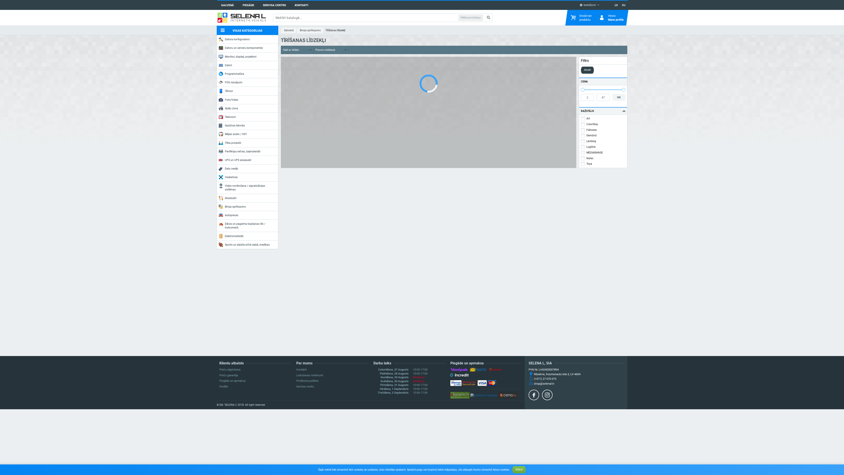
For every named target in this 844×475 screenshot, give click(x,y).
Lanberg (591, 141)
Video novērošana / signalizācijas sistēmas (245, 187)
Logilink (591, 146)
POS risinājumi (233, 82)
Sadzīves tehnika (235, 125)
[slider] (583, 90)
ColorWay (592, 124)
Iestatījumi (589, 5)
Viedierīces (231, 177)
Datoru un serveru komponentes (244, 47)
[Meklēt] (488, 18)
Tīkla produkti (233, 142)
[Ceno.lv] (507, 395)
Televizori (230, 117)
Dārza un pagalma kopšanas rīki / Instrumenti (245, 225)
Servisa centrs (274, 5)
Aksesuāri (230, 198)
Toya (589, 163)
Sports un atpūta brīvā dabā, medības (247, 244)
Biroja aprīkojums (235, 206)
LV (616, 5)
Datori (228, 65)
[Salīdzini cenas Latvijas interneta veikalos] (460, 395)
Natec (589, 158)
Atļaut (519, 469)
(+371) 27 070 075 (545, 378)
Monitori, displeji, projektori (240, 56)
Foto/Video (231, 99)
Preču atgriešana (229, 369)
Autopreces (231, 215)
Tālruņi (229, 91)
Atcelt (587, 69)
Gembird (591, 135)
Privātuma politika (307, 380)
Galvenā (227, 5)
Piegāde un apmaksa (232, 380)
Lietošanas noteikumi (309, 375)
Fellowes (591, 130)
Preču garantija (228, 375)
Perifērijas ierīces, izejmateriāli (242, 151)
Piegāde (248, 5)
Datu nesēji (231, 168)
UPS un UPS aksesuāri (238, 160)
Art (588, 118)
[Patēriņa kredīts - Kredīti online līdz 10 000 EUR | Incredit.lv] (459, 376)
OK (619, 97)
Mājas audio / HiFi (236, 134)
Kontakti (301, 5)
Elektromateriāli (234, 236)
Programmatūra (234, 73)
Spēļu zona (231, 108)
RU (624, 5)
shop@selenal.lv (544, 383)
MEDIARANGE (594, 152)
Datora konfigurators (237, 39)
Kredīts (223, 386)
